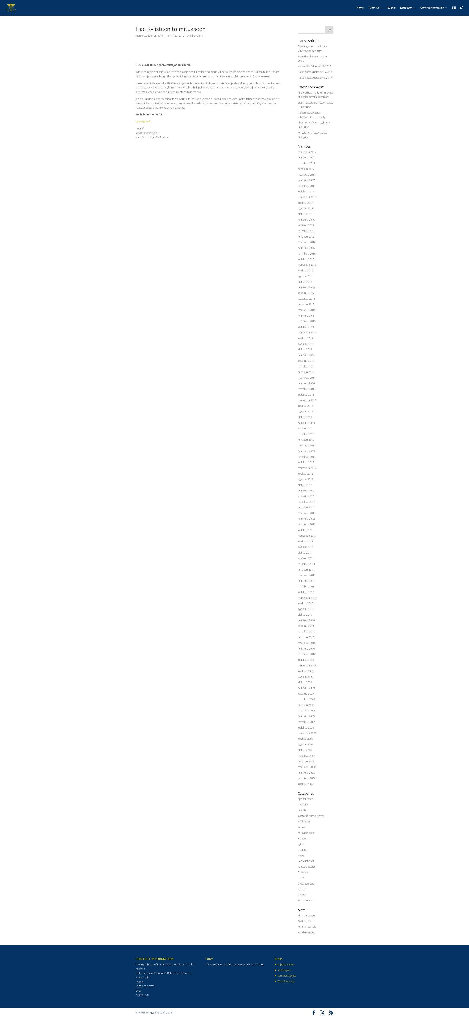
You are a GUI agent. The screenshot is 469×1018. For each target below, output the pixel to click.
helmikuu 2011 (306, 580)
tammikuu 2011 (307, 586)
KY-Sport (303, 838)
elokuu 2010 (305, 614)
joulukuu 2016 (306, 191)
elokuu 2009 (305, 682)
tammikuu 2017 (307, 185)
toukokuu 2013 (306, 434)
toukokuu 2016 (306, 231)
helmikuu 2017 (306, 180)
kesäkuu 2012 (306, 496)
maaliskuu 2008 (307, 767)
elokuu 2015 (305, 281)
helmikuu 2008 (306, 772)
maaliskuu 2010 (307, 643)
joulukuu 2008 (306, 727)
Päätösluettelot (306, 866)
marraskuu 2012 (307, 468)
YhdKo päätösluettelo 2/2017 (314, 66)
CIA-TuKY (303, 804)
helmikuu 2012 (306, 518)
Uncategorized (306, 883)
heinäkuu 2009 (306, 688)
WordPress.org (306, 932)
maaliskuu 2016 (307, 242)
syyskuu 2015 (305, 276)
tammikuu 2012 (307, 524)
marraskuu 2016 (307, 197)
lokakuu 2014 (305, 338)
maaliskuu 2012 (307, 513)
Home (360, 7)
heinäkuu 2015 (306, 287)
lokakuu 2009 (305, 671)
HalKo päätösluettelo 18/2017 (315, 77)
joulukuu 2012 (306, 462)
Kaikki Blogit (304, 821)
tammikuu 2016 (307, 253)
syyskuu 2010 (305, 609)
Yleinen (302, 889)
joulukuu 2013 (306, 394)
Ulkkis (301, 878)
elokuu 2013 (305, 417)
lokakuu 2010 (305, 603)
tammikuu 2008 (307, 778)
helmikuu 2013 (306, 451)
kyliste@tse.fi (143, 121)
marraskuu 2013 (307, 400)
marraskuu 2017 (307, 152)
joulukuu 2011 (306, 530)
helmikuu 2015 (306, 315)
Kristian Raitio (156, 35)
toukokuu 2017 (306, 163)
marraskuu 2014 (307, 332)
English (302, 810)
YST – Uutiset (305, 900)
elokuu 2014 (305, 349)
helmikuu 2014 (306, 383)
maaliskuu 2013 (307, 445)
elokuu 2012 (305, 485)
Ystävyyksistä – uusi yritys (312, 117)
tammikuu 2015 (307, 321)
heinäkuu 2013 (306, 423)
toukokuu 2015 (306, 298)
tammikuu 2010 (307, 654)
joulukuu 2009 (306, 659)
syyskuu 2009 (305, 676)
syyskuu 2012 (305, 479)
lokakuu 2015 (305, 270)
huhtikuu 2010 (306, 637)
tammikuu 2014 (307, 389)
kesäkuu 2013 (306, 428)
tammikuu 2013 (307, 456)
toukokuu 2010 (306, 631)
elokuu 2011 (305, 552)
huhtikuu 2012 (306, 507)
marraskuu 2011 (307, 535)
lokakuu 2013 (305, 405)
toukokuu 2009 (306, 699)
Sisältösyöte (304, 921)
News (301, 855)
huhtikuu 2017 (306, 169)
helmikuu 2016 (306, 248)
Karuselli (302, 827)
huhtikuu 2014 (306, 372)
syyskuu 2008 (305, 744)
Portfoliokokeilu (306, 861)
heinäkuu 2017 (306, 157)
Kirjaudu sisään (306, 915)
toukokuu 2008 (306, 755)
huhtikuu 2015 (306, 304)
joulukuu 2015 (306, 259)
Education (406, 7)
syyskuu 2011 (305, 547)
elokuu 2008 (305, 750)
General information (432, 7)
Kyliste (301, 844)
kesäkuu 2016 (306, 225)
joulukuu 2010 (306, 592)
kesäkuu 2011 (306, 558)
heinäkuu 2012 (306, 490)
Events (391, 7)
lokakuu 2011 (305, 541)
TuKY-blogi (303, 872)
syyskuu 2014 (305, 344)
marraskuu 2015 (307, 264)
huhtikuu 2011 (306, 569)
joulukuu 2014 (306, 327)
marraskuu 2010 (307, 598)
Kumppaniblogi (306, 832)
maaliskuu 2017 (307, 174)
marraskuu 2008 (307, 733)
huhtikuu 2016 (306, 236)
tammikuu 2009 (307, 722)
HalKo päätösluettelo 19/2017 (315, 72)
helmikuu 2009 (306, 716)
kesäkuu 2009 (306, 693)
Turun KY (373, 7)
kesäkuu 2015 (306, 293)
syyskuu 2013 (305, 411)
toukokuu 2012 (306, 502)
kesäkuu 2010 (306, 626)
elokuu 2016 (305, 214)
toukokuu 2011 (306, 564)
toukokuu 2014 (306, 366)
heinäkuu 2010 (306, 620)
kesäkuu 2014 (306, 360)
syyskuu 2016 (305, 208)
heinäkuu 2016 (306, 219)
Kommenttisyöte (307, 926)
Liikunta (302, 849)
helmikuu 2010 (306, 648)
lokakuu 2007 (305, 784)
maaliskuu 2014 (307, 377)
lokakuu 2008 (305, 738)
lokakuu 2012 (305, 473)
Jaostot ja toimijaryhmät (311, 816)
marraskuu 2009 (307, 665)
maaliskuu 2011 (307, 575)
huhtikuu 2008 (306, 761)
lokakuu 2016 (305, 202)
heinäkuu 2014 (306, 355)
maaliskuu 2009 (307, 710)
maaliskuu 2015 (307, 310)
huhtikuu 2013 (306, 439)
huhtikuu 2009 (306, 705)
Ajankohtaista (195, 35)
